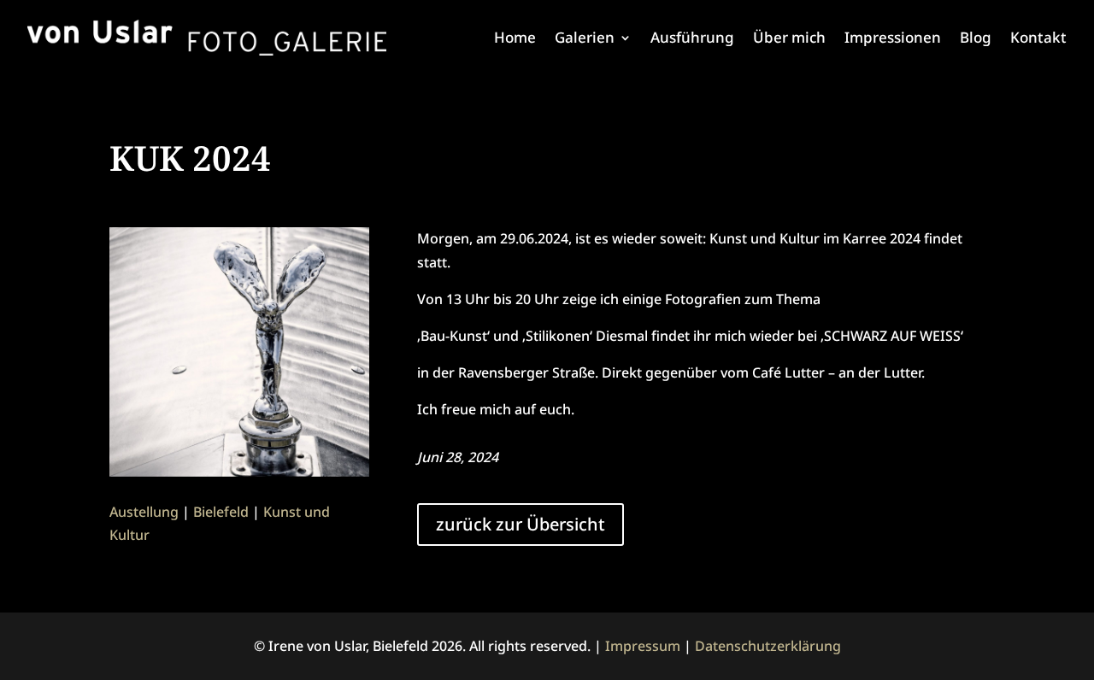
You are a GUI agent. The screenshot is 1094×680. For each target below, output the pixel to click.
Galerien (585, 37)
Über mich (789, 37)
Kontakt (1038, 37)
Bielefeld (221, 511)
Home (515, 37)
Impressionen (892, 37)
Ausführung (692, 37)
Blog (975, 37)
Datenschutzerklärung (768, 645)
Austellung (144, 511)
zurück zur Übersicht (520, 524)
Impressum (642, 645)
